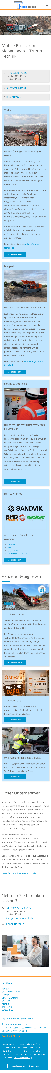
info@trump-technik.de (17, 87)
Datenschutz (7, 1009)
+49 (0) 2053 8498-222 (16, 73)
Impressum (7, 1006)
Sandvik (11, 544)
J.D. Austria (13, 550)
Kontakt (5, 1003)
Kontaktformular (13, 96)
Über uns (6, 1000)
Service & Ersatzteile (11, 997)
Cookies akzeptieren (16, 1066)
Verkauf (5, 988)
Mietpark (6, 994)
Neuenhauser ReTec (17, 553)
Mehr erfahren (15, 254)
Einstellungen (34, 1066)
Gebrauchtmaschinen (12, 991)
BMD (10, 547)
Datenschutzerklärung (23, 1057)
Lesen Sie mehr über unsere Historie (19, 873)
